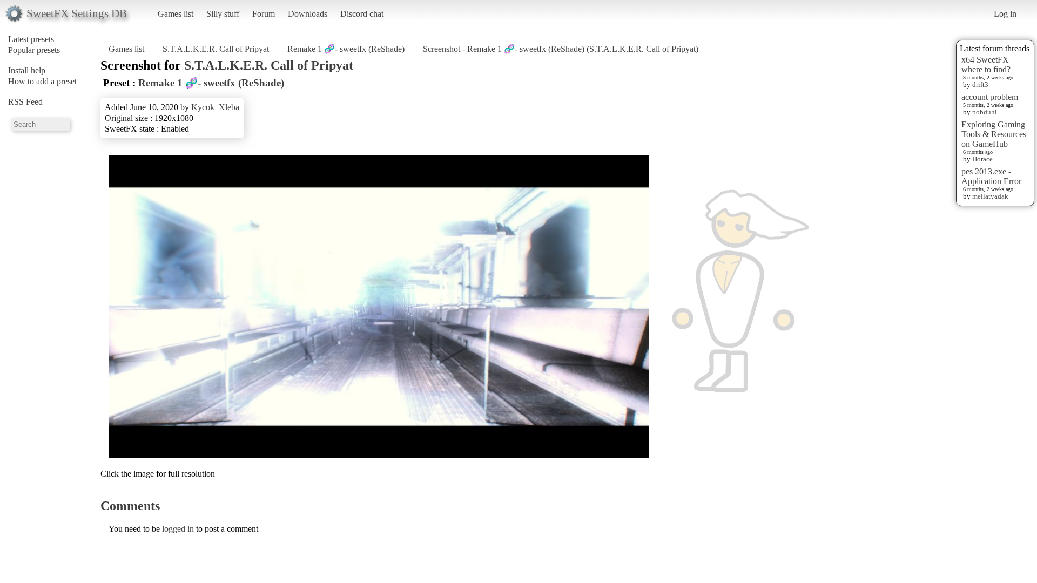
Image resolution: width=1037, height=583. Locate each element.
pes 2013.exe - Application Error (991, 176)
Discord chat (361, 13)
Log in (1005, 13)
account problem (989, 96)
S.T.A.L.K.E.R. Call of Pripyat (216, 48)
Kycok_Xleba (215, 107)
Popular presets (34, 50)
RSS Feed (25, 101)
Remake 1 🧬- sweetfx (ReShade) (346, 48)
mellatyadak (990, 196)
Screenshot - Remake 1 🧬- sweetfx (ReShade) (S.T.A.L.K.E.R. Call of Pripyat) (560, 48)
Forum (263, 13)
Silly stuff (222, 13)
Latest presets (31, 39)
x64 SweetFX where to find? (986, 64)
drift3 (980, 84)
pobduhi (984, 112)
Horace (982, 159)
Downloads (307, 13)
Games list (175, 13)
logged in (178, 528)
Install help (26, 70)
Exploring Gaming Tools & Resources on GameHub (993, 134)
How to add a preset (42, 81)
